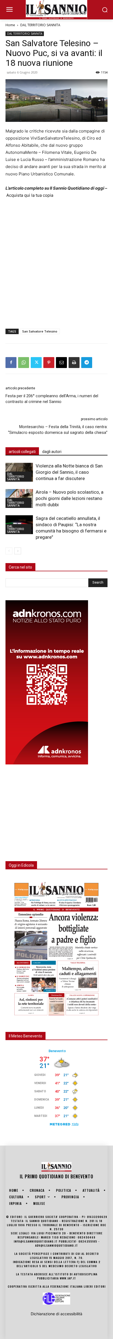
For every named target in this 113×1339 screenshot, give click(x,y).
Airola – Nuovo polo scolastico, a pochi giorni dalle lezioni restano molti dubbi (69, 498)
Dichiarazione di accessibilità (56, 1313)
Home (10, 25)
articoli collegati (22, 451)
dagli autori (51, 451)
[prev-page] (8, 551)
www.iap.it (68, 1278)
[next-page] (17, 551)
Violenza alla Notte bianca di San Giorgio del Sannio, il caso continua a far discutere (69, 472)
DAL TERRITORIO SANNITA (40, 25)
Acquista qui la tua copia (29, 195)
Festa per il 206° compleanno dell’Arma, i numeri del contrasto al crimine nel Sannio (51, 398)
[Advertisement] (56, 262)
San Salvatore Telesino (39, 331)
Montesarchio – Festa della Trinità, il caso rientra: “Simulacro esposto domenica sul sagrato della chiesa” (58, 429)
